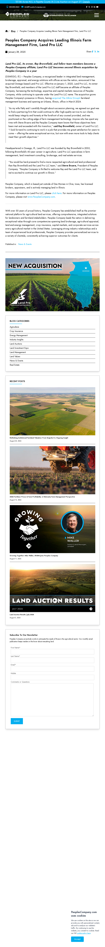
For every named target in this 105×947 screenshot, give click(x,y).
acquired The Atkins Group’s (66, 98)
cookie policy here (83, 933)
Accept (77, 939)
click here (56, 193)
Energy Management (19, 335)
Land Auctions (16, 343)
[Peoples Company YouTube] (97, 7)
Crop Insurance (16, 331)
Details (86, 1)
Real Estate (14, 364)
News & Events (25, 244)
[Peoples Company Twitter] (89, 7)
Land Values (15, 356)
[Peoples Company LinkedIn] (94, 7)
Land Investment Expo (19, 348)
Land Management (18, 352)
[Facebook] (92, 51)
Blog (13, 31)
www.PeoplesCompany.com (41, 196)
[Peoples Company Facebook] (86, 7)
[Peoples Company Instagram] (92, 7)
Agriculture (14, 326)
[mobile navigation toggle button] (96, 15)
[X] (95, 51)
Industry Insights (16, 339)
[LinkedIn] (98, 51)
